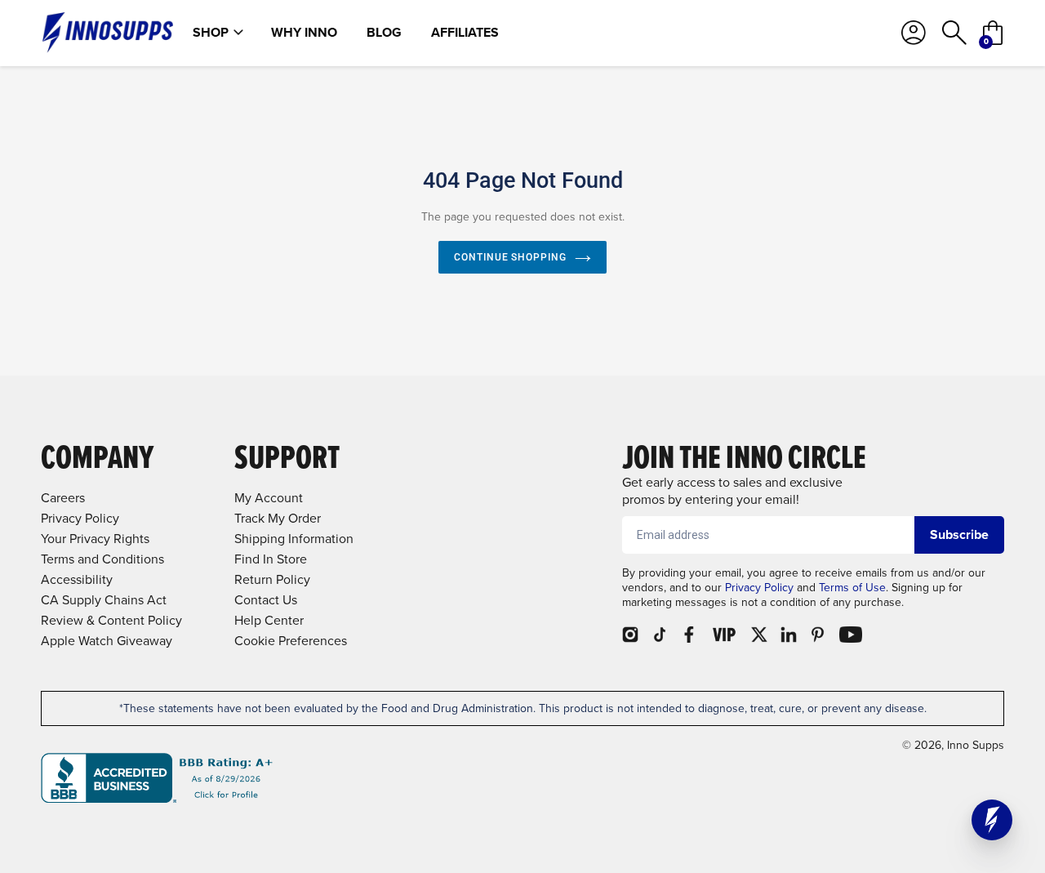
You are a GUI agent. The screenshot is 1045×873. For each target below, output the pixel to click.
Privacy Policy (759, 587)
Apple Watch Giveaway (106, 640)
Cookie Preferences (290, 640)
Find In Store (270, 559)
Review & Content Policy (111, 620)
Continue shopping (510, 257)
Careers (63, 497)
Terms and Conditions (102, 559)
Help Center (269, 620)
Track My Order (277, 518)
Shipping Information (294, 538)
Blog (384, 32)
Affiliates (465, 32)
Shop (211, 32)
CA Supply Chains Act (104, 599)
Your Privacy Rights (95, 538)
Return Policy (272, 579)
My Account (268, 497)
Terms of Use (852, 587)
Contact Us (265, 599)
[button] (992, 820)
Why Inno (304, 32)
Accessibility (77, 579)
